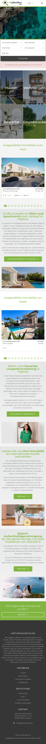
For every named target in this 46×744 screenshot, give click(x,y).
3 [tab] (12, 206)
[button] (12, 42)
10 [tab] (35, 206)
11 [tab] (38, 206)
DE (29, 3)
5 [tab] (19, 206)
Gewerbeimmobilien (23, 679)
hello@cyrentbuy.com (24, 723)
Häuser (23, 673)
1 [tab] (5, 206)
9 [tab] (31, 206)
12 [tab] (41, 206)
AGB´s (23, 697)
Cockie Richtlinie (23, 700)
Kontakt (22, 615)
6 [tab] (22, 206)
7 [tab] (25, 206)
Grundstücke (23, 682)
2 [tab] (9, 206)
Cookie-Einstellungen (23, 703)
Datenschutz (23, 693)
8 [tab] (28, 206)
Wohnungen (23, 676)
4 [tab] (15, 206)
